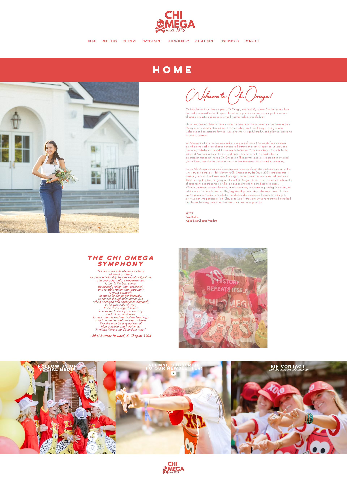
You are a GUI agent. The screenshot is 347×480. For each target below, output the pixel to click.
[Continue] (173, 373)
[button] (223, 298)
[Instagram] (92, 448)
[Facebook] (92, 436)
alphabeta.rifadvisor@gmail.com (289, 369)
